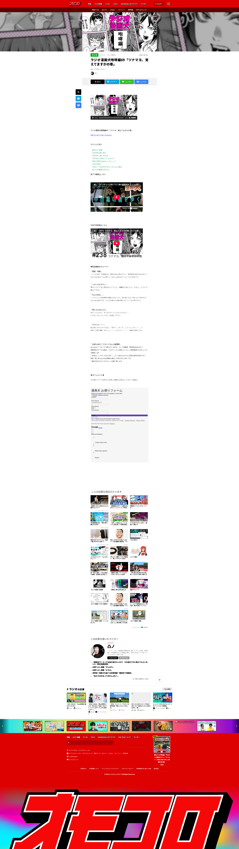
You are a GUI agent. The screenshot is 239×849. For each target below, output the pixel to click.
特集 (89, 4)
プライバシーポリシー (128, 768)
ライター (144, 4)
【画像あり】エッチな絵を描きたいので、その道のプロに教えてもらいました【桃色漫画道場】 (120, 663)
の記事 (75, 689)
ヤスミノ (123, 710)
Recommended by (136, 627)
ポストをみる (98, 77)
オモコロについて (124, 737)
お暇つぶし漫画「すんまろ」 (103, 667)
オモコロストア (73, 759)
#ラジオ (102, 55)
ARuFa (92, 712)
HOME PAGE (124, 658)
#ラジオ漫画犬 (111, 55)
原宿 (135, 710)
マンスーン (114, 710)
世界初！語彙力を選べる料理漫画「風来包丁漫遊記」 (112, 673)
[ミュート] (130, 118)
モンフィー (121, 10)
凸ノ (96, 73)
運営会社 (156, 768)
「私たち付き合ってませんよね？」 (105, 676)
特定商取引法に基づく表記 (143, 768)
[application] (114, 118)
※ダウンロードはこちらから (101, 135)
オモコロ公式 (73, 750)
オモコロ (75, 4)
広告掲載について (94, 768)
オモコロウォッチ (141, 10)
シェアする (128, 82)
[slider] (133, 117)
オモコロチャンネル (84, 750)
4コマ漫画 (76, 737)
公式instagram (73, 756)
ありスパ (104, 10)
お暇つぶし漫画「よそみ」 (102, 670)
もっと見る (167, 689)
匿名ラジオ (95, 10)
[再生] (93, 118)
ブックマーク (113, 82)
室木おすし (142, 710)
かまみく (112, 10)
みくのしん (78, 708)
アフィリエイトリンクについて (110, 768)
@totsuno (113, 658)
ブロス (115, 4)
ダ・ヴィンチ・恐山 (160, 708)
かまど (70, 708)
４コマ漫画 (98, 4)
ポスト (99, 82)
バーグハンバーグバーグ (115, 774)
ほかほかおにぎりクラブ (129, 4)
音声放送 (130, 10)
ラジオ (107, 4)
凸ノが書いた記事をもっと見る (140, 679)
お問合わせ (83, 768)
